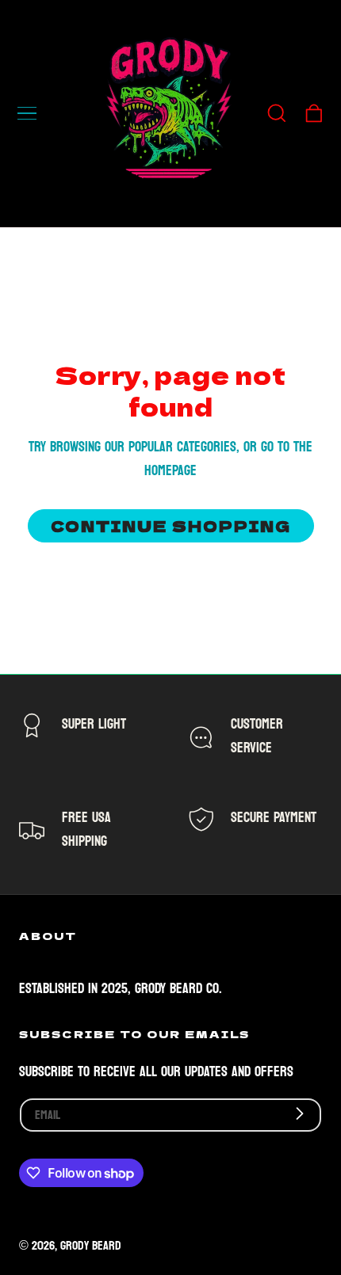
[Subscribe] (300, 1114)
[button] (27, 113)
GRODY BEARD (90, 1246)
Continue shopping (171, 525)
